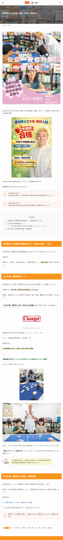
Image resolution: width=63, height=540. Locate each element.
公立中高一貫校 (30, 527)
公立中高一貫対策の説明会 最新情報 (20, 229)
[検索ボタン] (2, 2)
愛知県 (44, 527)
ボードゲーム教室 (15, 527)
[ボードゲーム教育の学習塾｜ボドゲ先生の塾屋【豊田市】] (31, 2)
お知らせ (6, 16)
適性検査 (50, 527)
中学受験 (23, 527)
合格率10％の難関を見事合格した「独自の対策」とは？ (25, 220)
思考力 (39, 527)
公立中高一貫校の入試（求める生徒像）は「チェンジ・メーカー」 (29, 226)
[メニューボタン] (60, 2)
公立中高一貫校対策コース (16, 223)
